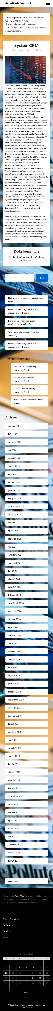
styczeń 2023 (14, 772)
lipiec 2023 (13, 724)
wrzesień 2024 (14, 611)
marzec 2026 (14, 466)
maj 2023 (12, 740)
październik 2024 (16, 603)
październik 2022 (16, 796)
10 (6, 973)
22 (40, 978)
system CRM (27, 191)
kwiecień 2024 (14, 651)
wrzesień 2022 (14, 804)
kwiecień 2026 (14, 458)
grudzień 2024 (14, 587)
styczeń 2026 (14, 482)
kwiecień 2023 (14, 748)
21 (33, 978)
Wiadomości (13, 881)
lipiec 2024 (13, 627)
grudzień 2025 (14, 490)
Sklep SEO (19, 896)
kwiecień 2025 (14, 555)
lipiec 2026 (13, 434)
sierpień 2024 (14, 619)
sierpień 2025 (14, 522)
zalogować (24, 257)
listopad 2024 (14, 595)
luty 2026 (12, 474)
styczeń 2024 (14, 675)
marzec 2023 (14, 756)
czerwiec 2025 (14, 539)
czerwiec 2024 (14, 635)
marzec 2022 (14, 852)
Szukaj (9, 271)
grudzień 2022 (14, 780)
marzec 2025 (14, 563)
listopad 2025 (14, 498)
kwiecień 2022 (14, 844)
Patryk (17, 377)
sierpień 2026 (14, 426)
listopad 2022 (14, 788)
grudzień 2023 (14, 683)
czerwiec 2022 (14, 828)
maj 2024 (12, 643)
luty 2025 (12, 571)
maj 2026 (12, 450)
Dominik (17, 366)
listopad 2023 (14, 691)
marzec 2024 (14, 659)
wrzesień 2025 (14, 514)
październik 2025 (16, 506)
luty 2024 (12, 667)
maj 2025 (12, 547)
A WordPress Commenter (25, 399)
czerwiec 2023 (14, 732)
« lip (25, 992)
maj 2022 (12, 836)
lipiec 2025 (13, 530)
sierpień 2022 (14, 812)
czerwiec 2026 (14, 442)
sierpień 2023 (14, 716)
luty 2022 (12, 861)
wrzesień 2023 (14, 707)
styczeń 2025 (14, 579)
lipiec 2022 (13, 820)
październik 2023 (16, 699)
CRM (17, 114)
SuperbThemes (26, 1007)
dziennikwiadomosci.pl (18, 3)
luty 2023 (12, 764)
